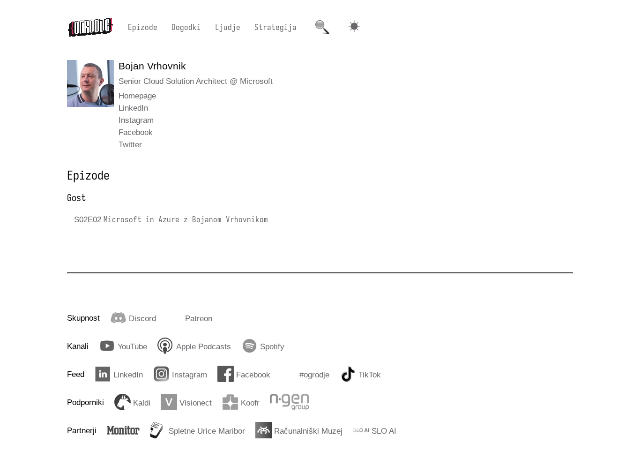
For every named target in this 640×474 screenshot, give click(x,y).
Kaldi (141, 402)
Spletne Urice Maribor (207, 431)
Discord (142, 318)
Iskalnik (322, 27)
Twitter (130, 144)
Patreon (198, 318)
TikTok (369, 374)
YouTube (132, 346)
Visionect (195, 402)
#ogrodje (314, 374)
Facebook (136, 132)
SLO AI (384, 431)
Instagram (136, 120)
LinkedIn (133, 108)
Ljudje (227, 27)
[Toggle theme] (354, 27)
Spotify (272, 346)
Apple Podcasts (203, 346)
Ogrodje (90, 27)
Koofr (250, 402)
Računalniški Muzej (308, 431)
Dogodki (186, 27)
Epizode (142, 27)
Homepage (137, 95)
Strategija (275, 27)
